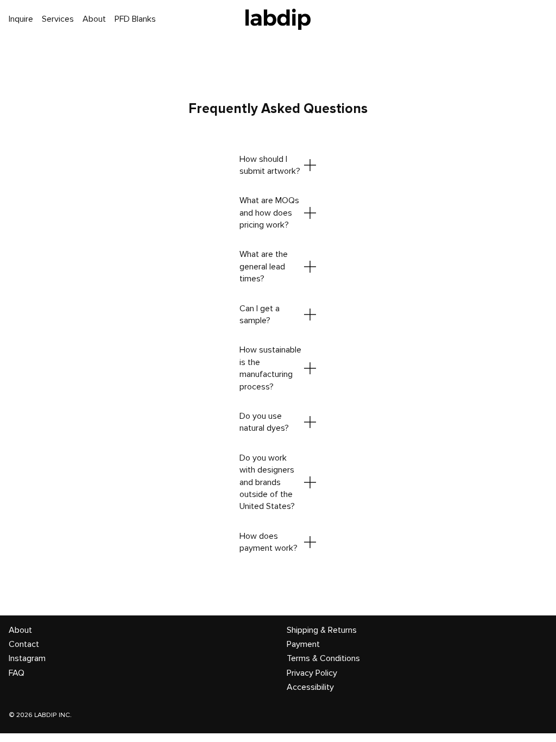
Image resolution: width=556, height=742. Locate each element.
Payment (303, 644)
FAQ (16, 673)
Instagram (27, 658)
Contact (24, 644)
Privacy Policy (312, 673)
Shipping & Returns (322, 630)
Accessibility (310, 687)
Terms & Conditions (323, 658)
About (20, 630)
